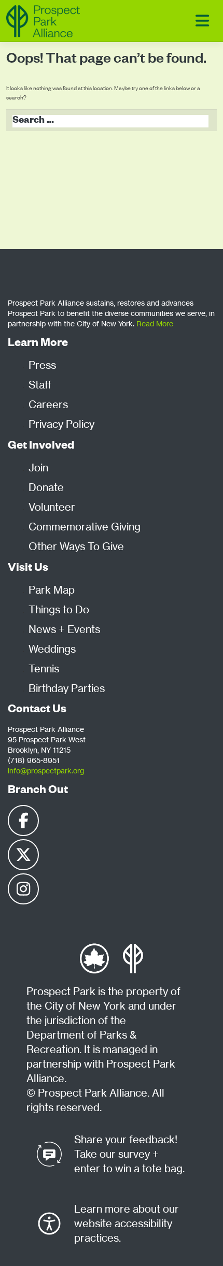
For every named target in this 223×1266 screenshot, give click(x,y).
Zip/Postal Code (39, 360)
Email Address (36, 313)
